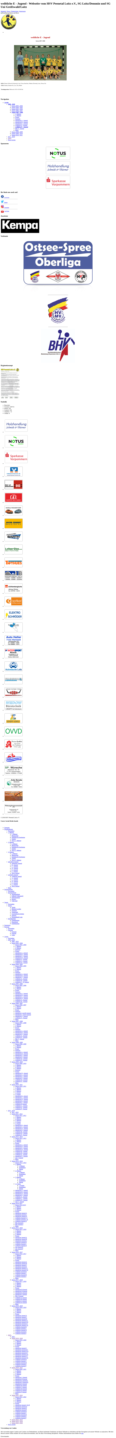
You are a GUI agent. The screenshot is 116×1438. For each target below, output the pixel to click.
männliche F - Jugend (21, 1057)
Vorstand (14, 910)
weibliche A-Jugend (21, 1297)
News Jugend (15, 873)
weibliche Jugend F (20, 1276)
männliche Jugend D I (21, 1350)
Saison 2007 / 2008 (17, 1021)
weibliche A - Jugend (21, 125)
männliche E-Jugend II (21, 1382)
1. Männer (18, 114)
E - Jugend (15, 870)
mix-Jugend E (19, 1247)
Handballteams (8, 829)
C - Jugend (15, 866)
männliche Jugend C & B (22, 1405)
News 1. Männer (16, 840)
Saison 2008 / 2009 (17, 132)
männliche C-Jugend (21, 1377)
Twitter (6, 202)
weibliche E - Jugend (21, 1037)
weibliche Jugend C (21, 1244)
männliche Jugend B (21, 1239)
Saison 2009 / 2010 (17, 133)
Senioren (17, 119)
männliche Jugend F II (21, 1270)
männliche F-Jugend (21, 1294)
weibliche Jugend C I (21, 1218)
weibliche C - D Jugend (22, 982)
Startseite (3, 11)
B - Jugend (15, 865)
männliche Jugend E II (21, 1322)
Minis (16, 130)
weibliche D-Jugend (21, 1302)
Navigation (11, 831)
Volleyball (14, 901)
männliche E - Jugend (21, 124)
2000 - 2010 (11, 940)
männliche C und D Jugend (23, 1014)
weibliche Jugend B (21, 1242)
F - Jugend (15, 871)
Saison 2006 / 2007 (17, 111)
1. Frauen (18, 1093)
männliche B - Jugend (21, 122)
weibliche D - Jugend (21, 962)
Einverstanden (5, 1436)
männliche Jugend (13, 862)
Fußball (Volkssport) (17, 896)
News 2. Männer (16, 850)
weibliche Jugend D (21, 1221)
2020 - (10, 138)
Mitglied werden (16, 909)
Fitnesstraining (16, 897)
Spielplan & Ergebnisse (18, 837)
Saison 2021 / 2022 (17, 1395)
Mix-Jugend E (19, 1223)
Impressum (22, 11)
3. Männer (11, 852)
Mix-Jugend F (19, 1224)
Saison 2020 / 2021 (17, 1367)
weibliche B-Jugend (21, 1299)
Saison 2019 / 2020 (17, 1338)
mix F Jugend (19, 1158)
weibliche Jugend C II (21, 1219)
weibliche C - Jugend (21, 961)
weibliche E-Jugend (21, 1390)
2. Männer (18, 115)
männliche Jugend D (21, 1216)
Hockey (14, 899)
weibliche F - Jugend (21, 1109)
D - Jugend (15, 868)
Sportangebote (8, 889)
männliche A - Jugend (21, 120)
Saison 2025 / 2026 (17, 1423)
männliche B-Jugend (21, 1289)
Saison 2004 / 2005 (17, 107)
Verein (6, 902)
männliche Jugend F (21, 1410)
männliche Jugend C (21, 1215)
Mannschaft (15, 836)
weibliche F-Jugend (20, 1392)
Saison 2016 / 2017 (17, 1252)
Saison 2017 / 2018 (17, 1280)
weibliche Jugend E (20, 1332)
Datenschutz (14, 11)
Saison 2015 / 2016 (17, 1228)
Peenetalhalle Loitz (17, 917)
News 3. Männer (16, 860)
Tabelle (14, 839)
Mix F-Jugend (19, 1296)
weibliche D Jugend (21, 1104)
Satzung (14, 915)
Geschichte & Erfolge (18, 914)
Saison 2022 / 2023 (17, 1419)
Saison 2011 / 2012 (17, 1114)
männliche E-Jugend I (21, 1380)
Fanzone (6, 927)
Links (13, 935)
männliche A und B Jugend (23, 1013)
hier (82, 1433)
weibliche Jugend (13, 875)
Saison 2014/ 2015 (17, 1203)
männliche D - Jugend (21, 958)
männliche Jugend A (21, 1213)
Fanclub (14, 933)
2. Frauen (18, 1094)
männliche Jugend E (21, 1267)
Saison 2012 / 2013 (17, 1136)
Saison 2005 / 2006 (17, 109)
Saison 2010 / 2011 (17, 135)
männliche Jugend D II (21, 1351)
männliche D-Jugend (21, 1291)
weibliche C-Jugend (21, 1301)
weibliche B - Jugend (21, 980)
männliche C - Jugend (21, 956)
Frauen (17, 117)
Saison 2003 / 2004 (17, 106)
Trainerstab (15, 912)
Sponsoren (7, 925)
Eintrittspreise (12, 919)
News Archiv (12, 140)
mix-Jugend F (19, 1249)
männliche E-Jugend (21, 1293)
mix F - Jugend (19, 1202)
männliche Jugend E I (21, 1320)
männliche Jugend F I (21, 1268)
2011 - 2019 (11, 137)
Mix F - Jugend (19, 128)
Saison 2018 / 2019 (17, 1306)
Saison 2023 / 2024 (17, 1421)
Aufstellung (22, 1167)
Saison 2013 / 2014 (17, 1161)
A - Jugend (15, 878)
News (8, 11)
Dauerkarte (15, 922)
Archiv (6, 936)
